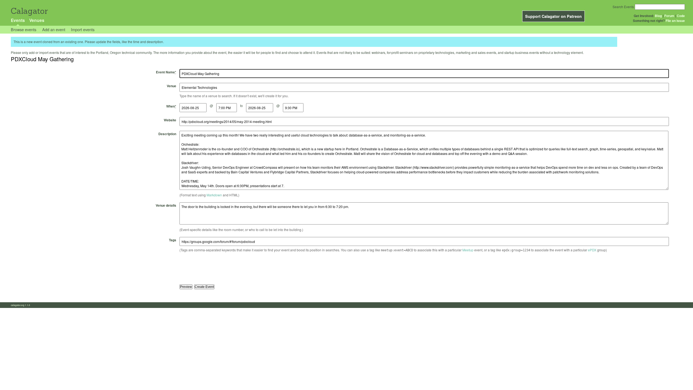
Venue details (166, 205)
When (171, 106)
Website (170, 120)
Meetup (467, 250)
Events (18, 20)
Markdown (214, 195)
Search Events (623, 6)
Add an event (53, 29)
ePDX (592, 250)
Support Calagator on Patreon (553, 16)
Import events (82, 29)
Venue (171, 85)
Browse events (23, 29)
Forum (669, 15)
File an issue (675, 20)
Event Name (166, 72)
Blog (658, 15)
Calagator (29, 11)
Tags (172, 240)
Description (167, 133)
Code (681, 15)
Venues (36, 20)
